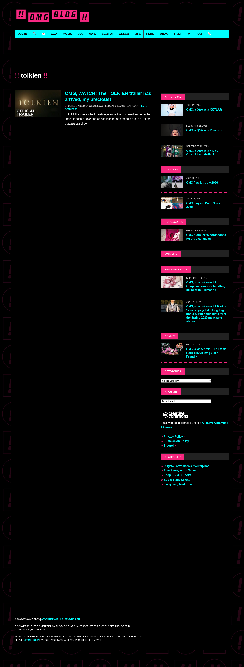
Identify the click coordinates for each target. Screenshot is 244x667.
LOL (80, 33)
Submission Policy (176, 441)
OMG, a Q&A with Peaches (204, 130)
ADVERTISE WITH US (52, 619)
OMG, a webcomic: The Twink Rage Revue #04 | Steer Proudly (206, 353)
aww (92, 33)
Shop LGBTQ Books (177, 475)
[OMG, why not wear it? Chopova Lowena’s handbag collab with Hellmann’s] (172, 285)
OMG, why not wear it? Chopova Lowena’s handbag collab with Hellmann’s (205, 286)
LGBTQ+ (107, 33)
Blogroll (169, 445)
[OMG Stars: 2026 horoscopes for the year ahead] (172, 238)
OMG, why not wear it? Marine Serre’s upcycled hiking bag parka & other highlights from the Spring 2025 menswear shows (206, 314)
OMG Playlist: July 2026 (202, 182)
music (67, 33)
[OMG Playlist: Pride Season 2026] (172, 206)
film (177, 33)
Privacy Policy (173, 436)
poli (198, 33)
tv (188, 33)
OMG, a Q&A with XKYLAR (204, 109)
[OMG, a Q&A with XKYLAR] (172, 113)
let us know (31, 640)
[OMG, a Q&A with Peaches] (172, 133)
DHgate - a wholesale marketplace (186, 466)
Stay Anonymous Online (180, 470)
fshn (150, 33)
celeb (124, 33)
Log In (22, 33)
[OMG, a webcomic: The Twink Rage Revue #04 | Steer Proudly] (172, 352)
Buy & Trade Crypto (177, 479)
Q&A (54, 33)
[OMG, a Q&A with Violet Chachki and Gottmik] (172, 154)
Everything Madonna (178, 484)
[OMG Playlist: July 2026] (172, 186)
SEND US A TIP (72, 619)
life (138, 33)
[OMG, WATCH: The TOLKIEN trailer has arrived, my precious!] (38, 114)
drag (164, 33)
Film (142, 106)
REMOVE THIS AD (85, 58)
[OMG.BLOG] (53, 15)
